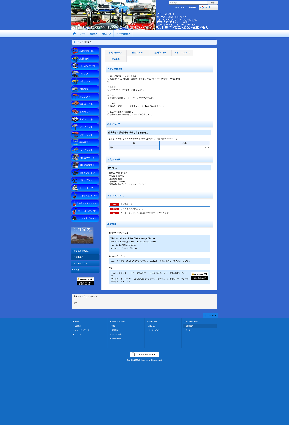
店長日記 (151, 326)
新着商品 (115, 330)
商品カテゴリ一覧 (118, 321)
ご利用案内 (78, 257)
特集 (113, 326)
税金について (138, 52)
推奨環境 (116, 59)
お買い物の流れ (116, 52)
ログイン (180, 7)
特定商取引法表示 (81, 251)
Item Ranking (116, 338)
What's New (152, 321)
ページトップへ (212, 315)
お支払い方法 (160, 52)
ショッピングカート (82, 330)
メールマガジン (80, 263)
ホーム (77, 321)
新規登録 (192, 7)
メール (76, 270)
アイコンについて (182, 52)
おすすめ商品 (116, 334)
